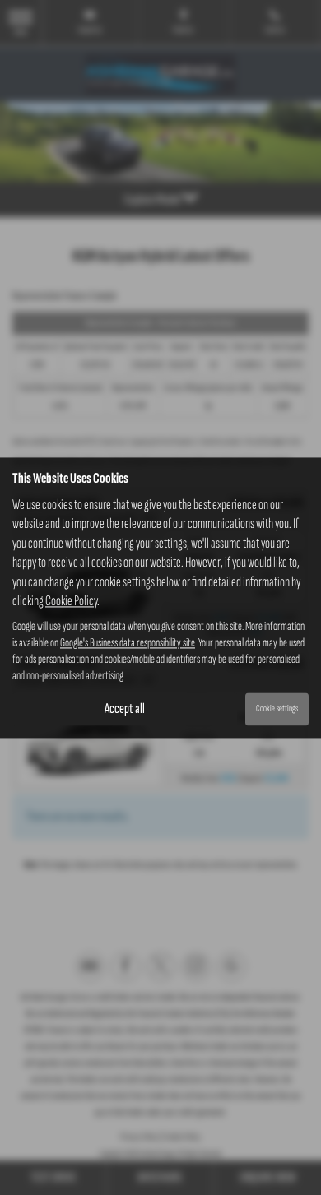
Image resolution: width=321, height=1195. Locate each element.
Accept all (125, 708)
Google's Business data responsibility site (127, 643)
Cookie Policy (71, 600)
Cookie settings (277, 709)
